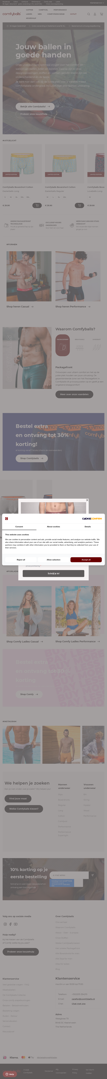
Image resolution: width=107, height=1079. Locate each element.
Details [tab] (88, 527)
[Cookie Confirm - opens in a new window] (92, 518)
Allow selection (53, 560)
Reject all (21, 560)
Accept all (86, 560)
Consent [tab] (19, 527)
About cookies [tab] (53, 527)
